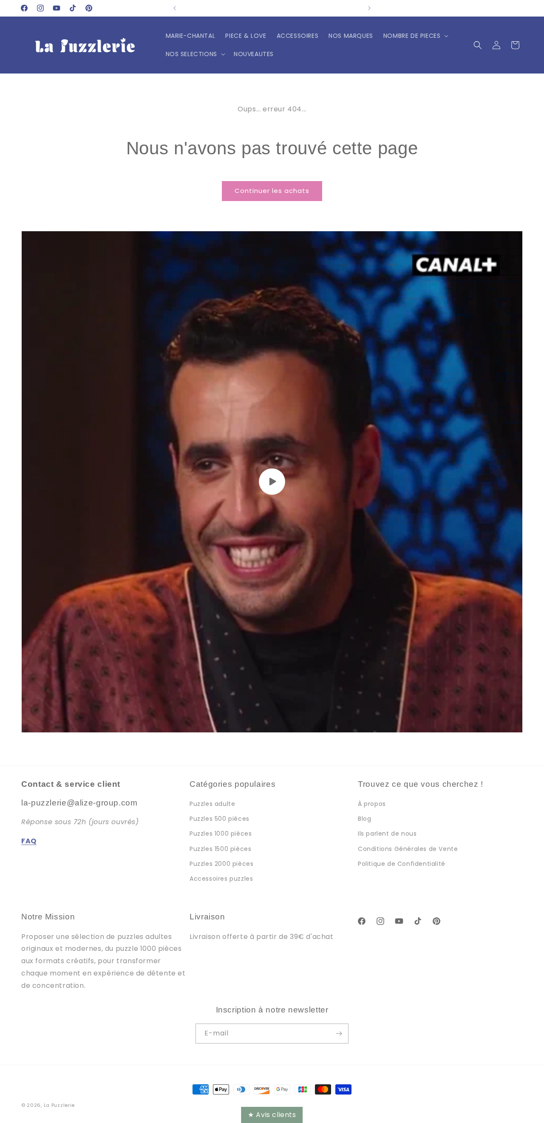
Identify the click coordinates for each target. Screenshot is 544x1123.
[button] (415, 36)
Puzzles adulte (212, 804)
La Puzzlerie (59, 1105)
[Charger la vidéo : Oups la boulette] (272, 481)
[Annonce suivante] (369, 8)
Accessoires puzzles (221, 878)
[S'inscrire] (338, 1034)
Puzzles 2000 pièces (221, 863)
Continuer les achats (272, 190)
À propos (372, 804)
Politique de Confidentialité (401, 863)
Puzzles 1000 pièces (221, 833)
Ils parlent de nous (387, 833)
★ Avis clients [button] (272, 1115)
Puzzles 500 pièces (219, 818)
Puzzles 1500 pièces (220, 849)
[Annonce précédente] (174, 8)
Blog (364, 818)
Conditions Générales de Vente (408, 849)
